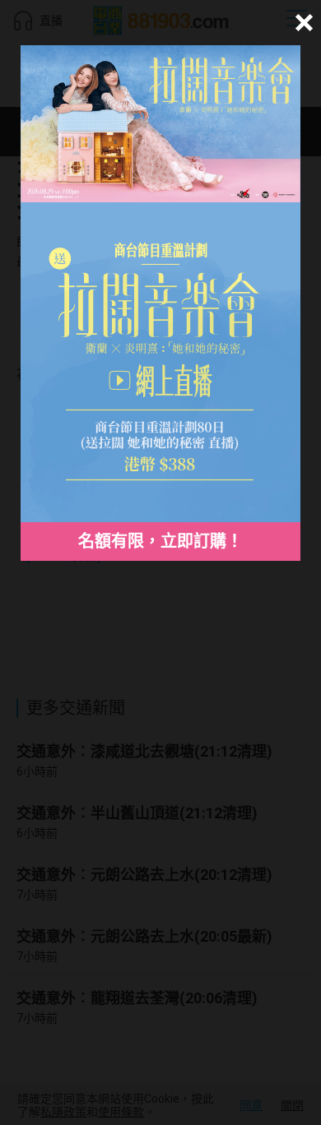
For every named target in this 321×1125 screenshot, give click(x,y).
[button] (301, 22)
